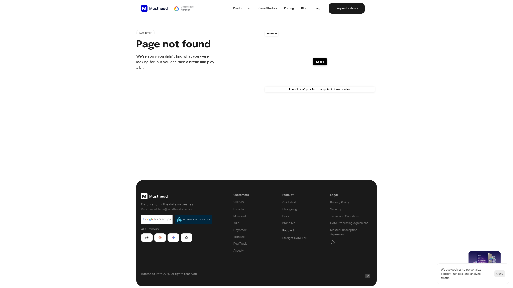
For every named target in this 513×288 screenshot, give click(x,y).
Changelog (289, 209)
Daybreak (239, 229)
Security (335, 209)
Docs (285, 216)
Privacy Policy (339, 202)
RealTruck (240, 243)
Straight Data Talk (294, 237)
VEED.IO (238, 202)
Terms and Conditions (345, 216)
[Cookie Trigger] (332, 242)
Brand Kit (288, 223)
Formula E (239, 209)
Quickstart (289, 202)
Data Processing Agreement (349, 223)
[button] (147, 237)
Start (320, 61)
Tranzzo (239, 236)
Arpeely (238, 250)
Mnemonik (240, 216)
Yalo (236, 223)
